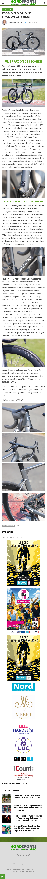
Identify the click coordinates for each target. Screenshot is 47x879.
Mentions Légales (19, 864)
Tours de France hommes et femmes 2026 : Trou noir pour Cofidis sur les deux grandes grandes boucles (27, 818)
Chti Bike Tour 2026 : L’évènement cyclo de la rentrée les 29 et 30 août (27, 796)
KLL (20, 386)
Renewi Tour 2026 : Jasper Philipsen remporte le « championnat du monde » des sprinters (28, 807)
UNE (18, 526)
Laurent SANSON (17, 22)
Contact (31, 864)
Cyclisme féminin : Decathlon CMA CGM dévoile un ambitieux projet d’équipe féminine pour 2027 (26, 828)
